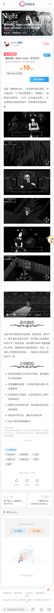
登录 (20, 530)
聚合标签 (40, 592)
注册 (37, 530)
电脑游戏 (16, 32)
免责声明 (18, 592)
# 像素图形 (24, 454)
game (13, 42)
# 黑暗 (35, 459)
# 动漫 (35, 454)
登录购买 (40, 79)
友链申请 (7, 592)
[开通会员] (48, 589)
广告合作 (29, 592)
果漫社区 (22, 600)
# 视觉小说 (10, 459)
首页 (7, 32)
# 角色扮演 (10, 454)
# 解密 (8, 464)
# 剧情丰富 (24, 459)
